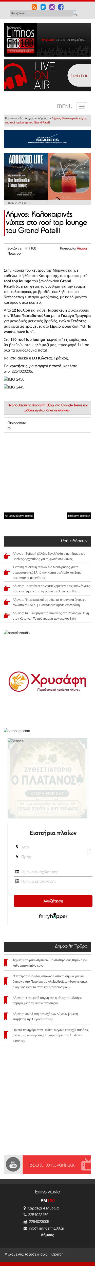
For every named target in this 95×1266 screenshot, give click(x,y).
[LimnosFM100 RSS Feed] (34, 7)
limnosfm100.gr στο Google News (57, 405)
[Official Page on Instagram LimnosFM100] (52, 7)
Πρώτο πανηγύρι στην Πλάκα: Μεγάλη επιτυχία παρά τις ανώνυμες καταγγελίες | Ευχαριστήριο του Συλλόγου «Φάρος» (51, 1035)
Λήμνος (42, 118)
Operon (57, 1254)
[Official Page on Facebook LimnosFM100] (61, 7)
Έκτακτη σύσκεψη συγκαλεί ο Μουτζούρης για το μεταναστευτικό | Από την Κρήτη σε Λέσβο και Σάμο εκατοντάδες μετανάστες (47, 572)
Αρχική (29, 118)
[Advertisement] (47, 472)
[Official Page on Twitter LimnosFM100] (43, 7)
